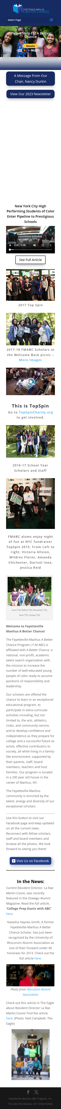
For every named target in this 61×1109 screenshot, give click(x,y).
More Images (30, 360)
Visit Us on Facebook (32, 861)
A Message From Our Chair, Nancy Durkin (30, 78)
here (9, 914)
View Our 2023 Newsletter (30, 94)
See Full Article (30, 259)
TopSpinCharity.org (36, 412)
